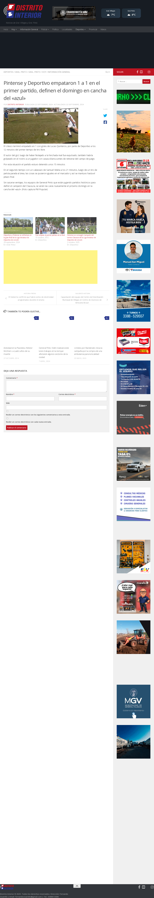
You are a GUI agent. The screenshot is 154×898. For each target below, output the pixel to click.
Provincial (93, 29)
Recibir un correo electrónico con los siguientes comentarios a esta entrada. (38, 415)
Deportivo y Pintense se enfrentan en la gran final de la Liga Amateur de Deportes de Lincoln (17, 237)
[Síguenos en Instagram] (149, 71)
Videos (103, 29)
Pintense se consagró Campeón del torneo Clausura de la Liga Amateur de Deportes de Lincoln (81, 237)
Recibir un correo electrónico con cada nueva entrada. (28, 422)
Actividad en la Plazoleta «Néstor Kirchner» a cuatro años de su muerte (18, 350)
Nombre (10, 394)
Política (55, 29)
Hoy (13, 29)
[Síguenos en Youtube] (141, 71)
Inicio (5, 29)
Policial (44, 29)
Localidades (67, 29)
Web (8, 403)
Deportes (80, 29)
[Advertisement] (77, 50)
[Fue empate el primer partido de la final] (50, 225)
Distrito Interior (16, 104)
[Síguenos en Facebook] (137, 71)
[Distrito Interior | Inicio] (23, 11)
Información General (29, 29)
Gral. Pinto (21, 72)
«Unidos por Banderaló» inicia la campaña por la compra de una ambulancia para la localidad (88, 350)
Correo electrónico (67, 394)
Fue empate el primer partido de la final (50, 235)
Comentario (12, 378)
